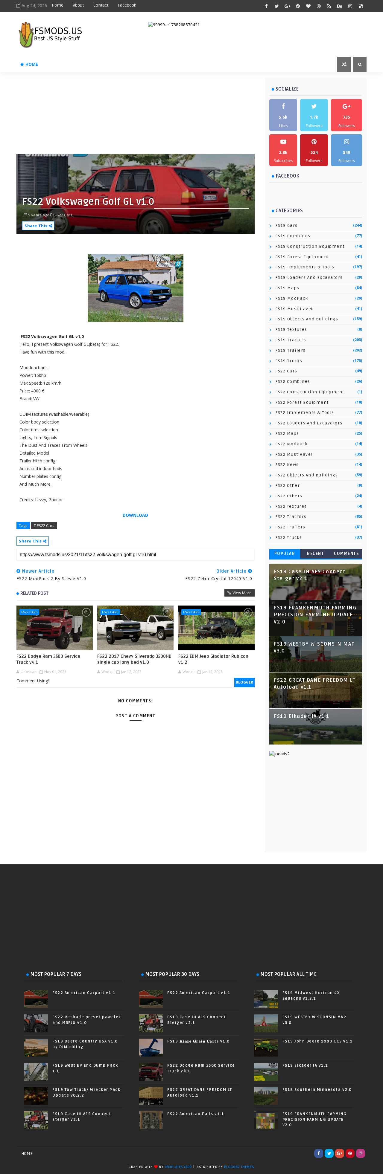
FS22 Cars (29, 612)
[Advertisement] (161, 115)
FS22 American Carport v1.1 (83, 992)
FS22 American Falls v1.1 (195, 1114)
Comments (346, 553)
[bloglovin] (308, 5)
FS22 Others (289, 496)
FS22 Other (287, 485)
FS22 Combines (292, 381)
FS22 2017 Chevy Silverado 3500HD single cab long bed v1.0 (134, 659)
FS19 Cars (286, 225)
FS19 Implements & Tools (305, 267)
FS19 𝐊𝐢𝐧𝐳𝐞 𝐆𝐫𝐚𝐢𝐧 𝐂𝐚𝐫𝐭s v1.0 (198, 1041)
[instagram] (350, 5)
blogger (244, 682)
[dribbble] (318, 5)
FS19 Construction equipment (310, 246)
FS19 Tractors (291, 340)
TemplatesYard (178, 1167)
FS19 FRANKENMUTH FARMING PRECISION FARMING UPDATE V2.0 (315, 615)
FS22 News (287, 464)
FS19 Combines (293, 236)
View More (242, 592)
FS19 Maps (287, 288)
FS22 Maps (287, 433)
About (78, 5)
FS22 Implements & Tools (304, 412)
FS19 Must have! (294, 308)
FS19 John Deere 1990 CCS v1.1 (317, 1041)
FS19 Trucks (289, 360)
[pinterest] (297, 5)
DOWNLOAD (135, 515)
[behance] (339, 5)
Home (57, 5)
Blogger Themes (239, 1167)
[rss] (329, 5)
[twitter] (276, 5)
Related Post (34, 593)
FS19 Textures (291, 329)
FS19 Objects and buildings (306, 319)
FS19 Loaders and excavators (309, 277)
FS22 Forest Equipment (302, 402)
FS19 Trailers (290, 350)
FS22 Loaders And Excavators (309, 423)
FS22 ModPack (291, 444)
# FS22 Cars (44, 525)
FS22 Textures (291, 506)
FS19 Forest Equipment (302, 256)
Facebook (127, 5)
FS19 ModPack (291, 298)
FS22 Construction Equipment (309, 392)
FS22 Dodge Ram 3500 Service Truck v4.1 (48, 659)
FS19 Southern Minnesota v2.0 (317, 1089)
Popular (284, 553)
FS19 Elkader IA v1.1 (301, 716)
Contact (100, 5)
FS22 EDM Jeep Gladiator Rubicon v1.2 (213, 659)
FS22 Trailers (290, 527)
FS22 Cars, (64, 215)
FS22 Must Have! (293, 454)
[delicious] (360, 5)
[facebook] (266, 5)
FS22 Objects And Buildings (306, 475)
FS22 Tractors (291, 516)
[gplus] (287, 5)
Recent (315, 553)
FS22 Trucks (288, 537)
